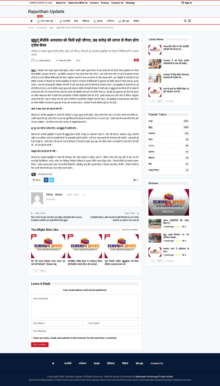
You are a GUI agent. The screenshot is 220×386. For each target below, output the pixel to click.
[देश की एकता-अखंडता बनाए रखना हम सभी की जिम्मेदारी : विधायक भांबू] (48, 246)
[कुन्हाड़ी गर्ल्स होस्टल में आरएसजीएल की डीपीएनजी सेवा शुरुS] (168, 202)
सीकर (150, 139)
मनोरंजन (110, 21)
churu (151, 145)
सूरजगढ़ (151, 152)
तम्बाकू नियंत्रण (153, 170)
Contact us (117, 2)
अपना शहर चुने (45, 19)
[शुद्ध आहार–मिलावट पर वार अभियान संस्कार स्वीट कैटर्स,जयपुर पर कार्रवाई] (154, 238)
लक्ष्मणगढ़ (151, 133)
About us (61, 2)
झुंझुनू (136, 60)
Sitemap (130, 2)
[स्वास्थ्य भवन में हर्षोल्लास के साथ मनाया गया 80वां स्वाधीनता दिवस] (154, 252)
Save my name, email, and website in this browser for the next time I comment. (75, 338)
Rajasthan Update (46, 11)
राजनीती (66, 21)
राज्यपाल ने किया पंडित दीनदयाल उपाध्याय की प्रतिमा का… (176, 76)
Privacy (105, 2)
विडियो (136, 21)
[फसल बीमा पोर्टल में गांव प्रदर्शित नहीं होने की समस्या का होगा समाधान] (154, 50)
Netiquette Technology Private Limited (154, 376)
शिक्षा (76, 21)
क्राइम (100, 21)
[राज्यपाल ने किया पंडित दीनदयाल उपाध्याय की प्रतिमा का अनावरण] (154, 78)
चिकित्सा (85, 21)
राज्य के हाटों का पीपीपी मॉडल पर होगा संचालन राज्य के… (176, 90)
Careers (94, 2)
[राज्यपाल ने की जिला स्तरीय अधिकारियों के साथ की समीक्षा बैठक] (154, 64)
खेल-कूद (125, 21)
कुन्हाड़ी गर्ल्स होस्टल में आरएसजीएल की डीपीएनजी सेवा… (168, 210)
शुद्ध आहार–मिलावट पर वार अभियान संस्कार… (176, 236)
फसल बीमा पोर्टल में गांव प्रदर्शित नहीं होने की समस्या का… (176, 48)
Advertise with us (78, 2)
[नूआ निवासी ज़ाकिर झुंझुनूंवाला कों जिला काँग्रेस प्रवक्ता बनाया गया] (122, 246)
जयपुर (150, 121)
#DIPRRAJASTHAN (45, 174)
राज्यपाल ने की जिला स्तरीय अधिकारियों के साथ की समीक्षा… (176, 62)
